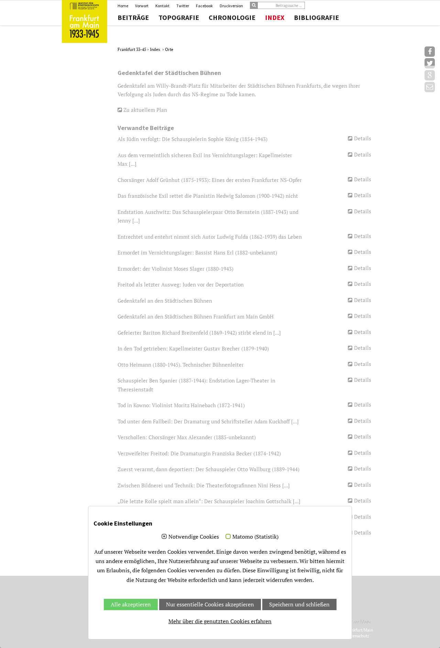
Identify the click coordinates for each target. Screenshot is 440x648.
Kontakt (162, 5)
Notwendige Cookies (193, 537)
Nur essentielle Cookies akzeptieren (210, 604)
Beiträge (133, 17)
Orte (169, 49)
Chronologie (232, 17)
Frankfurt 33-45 (132, 49)
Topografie (178, 17)
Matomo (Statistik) (255, 537)
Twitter (182, 5)
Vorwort (141, 5)
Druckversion (231, 5)
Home (123, 5)
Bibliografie (316, 17)
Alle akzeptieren (131, 604)
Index (274, 17)
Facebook (204, 5)
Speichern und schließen (299, 604)
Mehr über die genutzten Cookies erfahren (220, 621)
